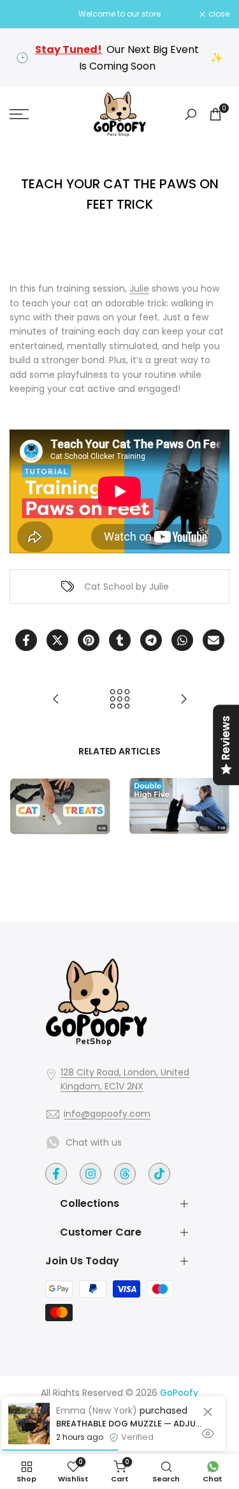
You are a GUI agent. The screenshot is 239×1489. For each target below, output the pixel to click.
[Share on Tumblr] (120, 640)
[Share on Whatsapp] (182, 640)
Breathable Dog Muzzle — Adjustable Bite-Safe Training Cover (131, 1424)
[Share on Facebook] (26, 640)
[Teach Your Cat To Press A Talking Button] (183, 699)
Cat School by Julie (126, 586)
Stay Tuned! (68, 49)
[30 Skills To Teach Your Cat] (56, 699)
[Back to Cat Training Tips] (120, 699)
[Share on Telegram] (151, 640)
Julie (139, 288)
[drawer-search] (191, 114)
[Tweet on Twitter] (57, 640)
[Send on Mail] (213, 640)
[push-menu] (19, 114)
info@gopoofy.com (107, 1113)
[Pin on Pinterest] (88, 640)
